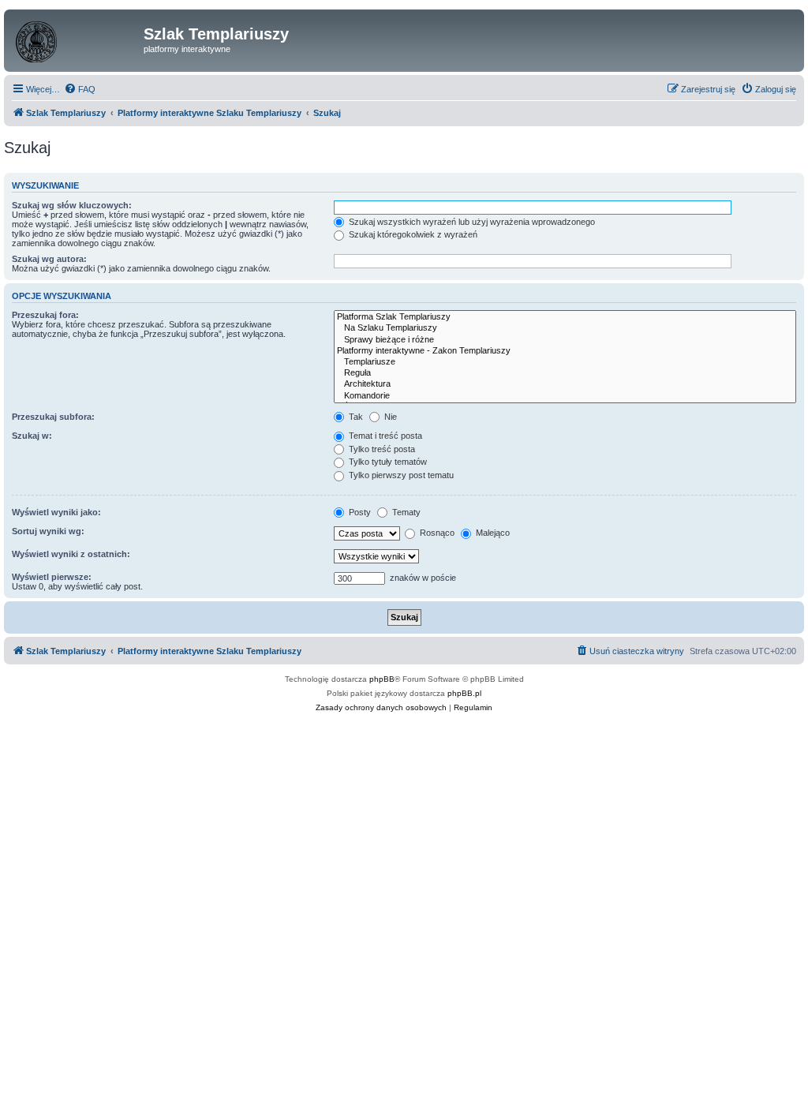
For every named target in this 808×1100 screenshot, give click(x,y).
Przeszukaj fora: (45, 315)
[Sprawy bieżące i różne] (565, 340)
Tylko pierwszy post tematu (400, 475)
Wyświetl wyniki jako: (56, 512)
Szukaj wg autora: (49, 259)
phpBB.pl (464, 693)
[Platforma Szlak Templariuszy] (565, 317)
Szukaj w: (32, 435)
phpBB (382, 679)
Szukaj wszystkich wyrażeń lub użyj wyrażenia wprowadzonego (470, 221)
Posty (358, 512)
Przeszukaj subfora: (53, 416)
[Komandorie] (565, 396)
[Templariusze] (565, 362)
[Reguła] (565, 373)
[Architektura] (565, 384)
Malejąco (491, 532)
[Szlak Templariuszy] (76, 38)
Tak (354, 416)
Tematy (405, 512)
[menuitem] (79, 89)
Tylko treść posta (380, 449)
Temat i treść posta (384, 435)
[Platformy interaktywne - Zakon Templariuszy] (565, 351)
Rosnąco (435, 532)
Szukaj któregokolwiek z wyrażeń (411, 234)
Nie (389, 416)
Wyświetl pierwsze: (52, 577)
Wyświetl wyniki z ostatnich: (71, 554)
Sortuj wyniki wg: (48, 531)
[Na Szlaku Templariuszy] (565, 328)
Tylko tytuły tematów (386, 461)
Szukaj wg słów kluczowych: (72, 205)
